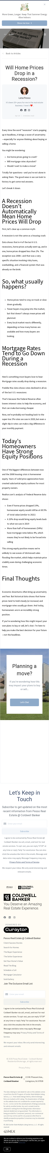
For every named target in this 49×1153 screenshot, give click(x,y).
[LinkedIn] (10, 917)
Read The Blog (10, 965)
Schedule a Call (10, 970)
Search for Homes (11, 947)
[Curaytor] (16, 932)
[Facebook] (5, 917)
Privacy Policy (24, 1067)
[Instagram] (14, 917)
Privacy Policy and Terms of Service (24, 862)
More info (22, 1142)
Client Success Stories (13, 943)
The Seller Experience (13, 956)
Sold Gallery (9, 979)
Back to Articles (13, 53)
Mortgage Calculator (13, 974)
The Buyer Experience (13, 952)
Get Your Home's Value (13, 961)
